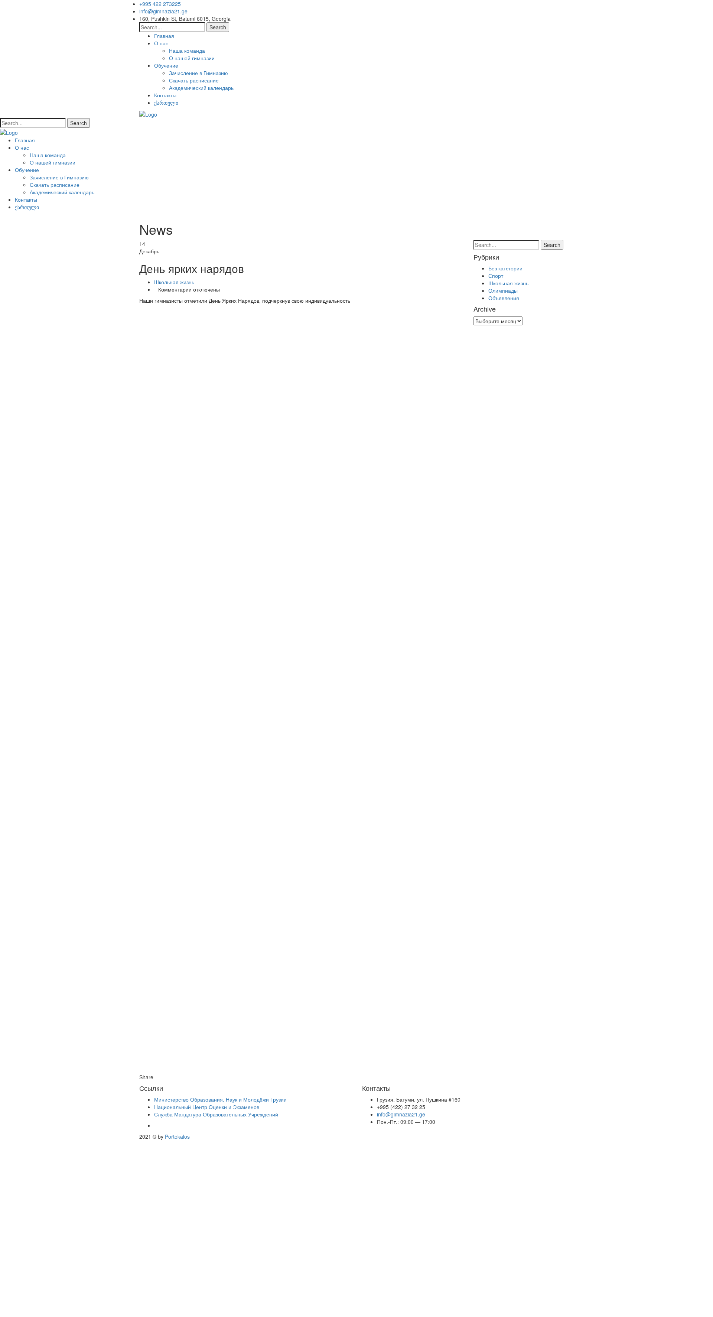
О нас (161, 43)
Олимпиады (503, 290)
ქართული (166, 102)
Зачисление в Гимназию (198, 73)
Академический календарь (201, 87)
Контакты (165, 95)
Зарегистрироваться (61, 1306)
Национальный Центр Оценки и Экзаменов (206, 1106)
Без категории (505, 268)
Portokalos (177, 1136)
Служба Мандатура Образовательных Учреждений (216, 1114)
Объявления (503, 298)
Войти (94, 1306)
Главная (164, 35)
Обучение (166, 65)
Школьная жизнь (174, 282)
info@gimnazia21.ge (163, 11)
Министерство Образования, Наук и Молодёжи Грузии (220, 1099)
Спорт (495, 275)
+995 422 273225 (160, 3)
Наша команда (187, 50)
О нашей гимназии (192, 58)
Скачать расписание (194, 80)
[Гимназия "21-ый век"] (148, 113)
